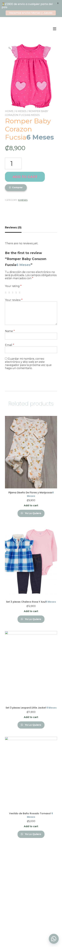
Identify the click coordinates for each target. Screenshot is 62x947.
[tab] (14, 227)
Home (9, 111)
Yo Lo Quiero (32, 513)
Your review (13, 300)
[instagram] (36, 931)
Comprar (17, 187)
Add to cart (24, 177)
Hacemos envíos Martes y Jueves (30, 13)
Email (9, 345)
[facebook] (26, 931)
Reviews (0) (13, 227)
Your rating (13, 286)
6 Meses (21, 111)
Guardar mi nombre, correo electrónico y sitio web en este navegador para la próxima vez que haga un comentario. (28, 363)
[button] (54, 939)
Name (10, 331)
